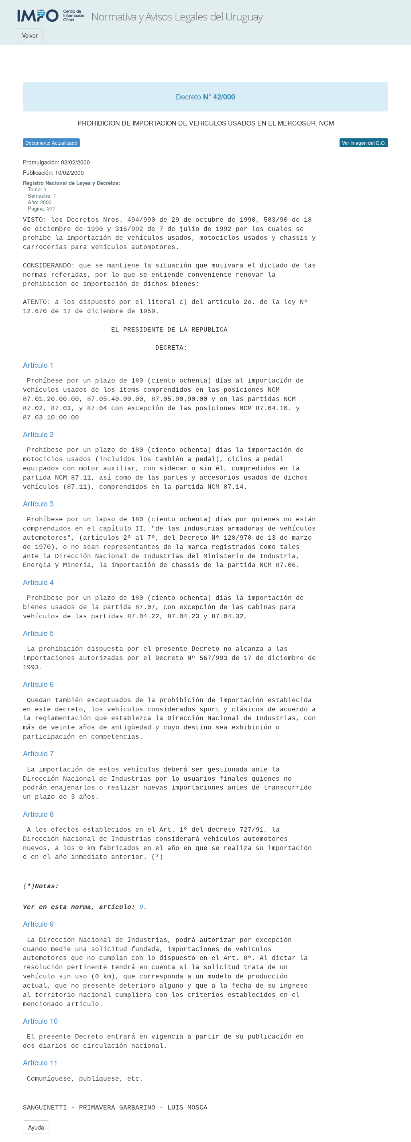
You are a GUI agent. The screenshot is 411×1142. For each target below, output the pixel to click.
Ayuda (36, 1127)
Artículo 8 (38, 813)
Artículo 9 (38, 923)
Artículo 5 (38, 633)
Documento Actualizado (51, 142)
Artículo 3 (38, 503)
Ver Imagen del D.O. (364, 142)
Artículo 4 (38, 582)
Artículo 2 (38, 434)
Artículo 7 (38, 753)
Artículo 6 (38, 683)
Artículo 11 (40, 1062)
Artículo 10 (40, 1020)
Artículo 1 (38, 364)
